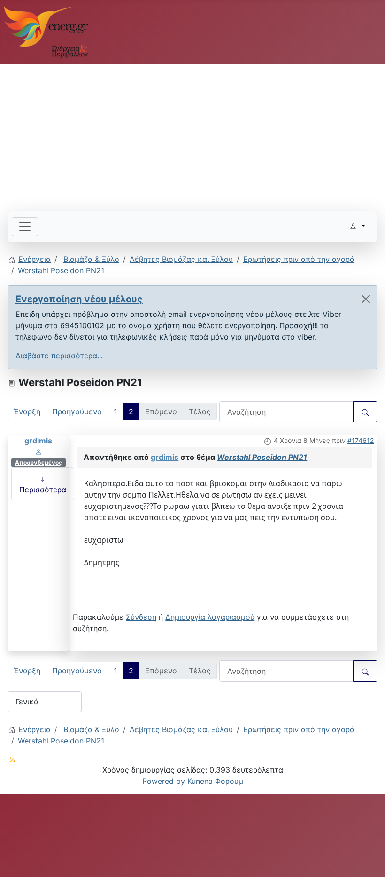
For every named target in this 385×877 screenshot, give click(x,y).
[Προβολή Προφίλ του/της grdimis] (38, 451)
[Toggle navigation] (25, 226)
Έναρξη (27, 411)
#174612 (360, 440)
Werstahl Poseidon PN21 (262, 457)
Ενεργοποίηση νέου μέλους (79, 299)
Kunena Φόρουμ (215, 781)
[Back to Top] (368, 859)
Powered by (163, 781)
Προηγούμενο (77, 411)
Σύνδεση (141, 617)
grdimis (38, 440)
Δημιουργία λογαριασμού (209, 617)
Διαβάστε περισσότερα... (59, 355)
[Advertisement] (192, 133)
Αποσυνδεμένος (38, 462)
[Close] (365, 299)
